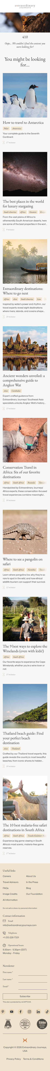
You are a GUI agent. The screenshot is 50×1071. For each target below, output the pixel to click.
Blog (28, 888)
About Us (31, 876)
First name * (8, 972)
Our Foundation (34, 894)
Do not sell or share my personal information (20, 908)
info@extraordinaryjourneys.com (20, 925)
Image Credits (10, 894)
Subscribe (25, 996)
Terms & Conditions (33, 1059)
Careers (7, 876)
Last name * (8, 979)
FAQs (5, 888)
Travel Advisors (10, 882)
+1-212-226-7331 (11, 937)
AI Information (10, 900)
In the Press (32, 882)
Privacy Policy (13, 1059)
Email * (6, 986)
